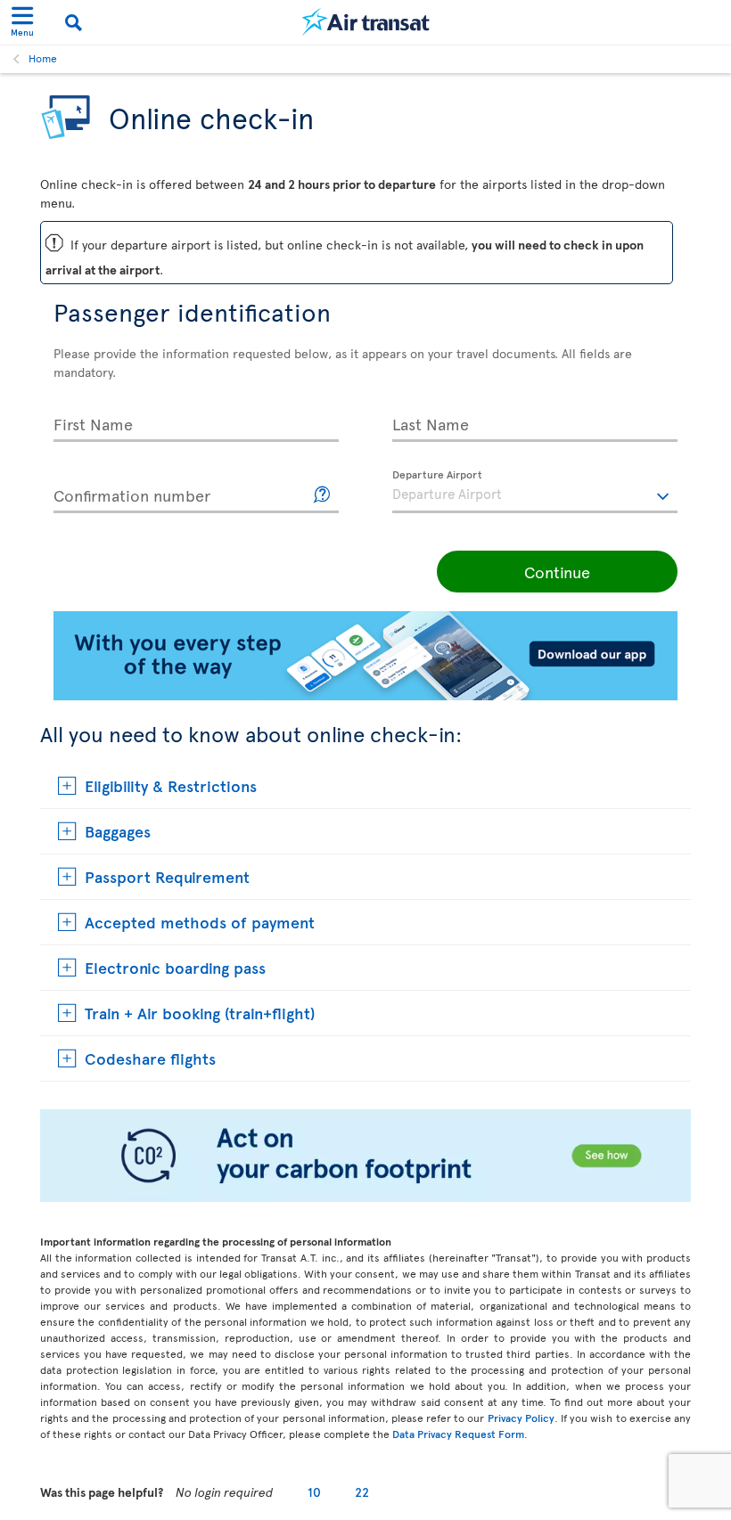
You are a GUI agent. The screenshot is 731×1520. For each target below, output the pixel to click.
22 (362, 1491)
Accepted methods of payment (200, 922)
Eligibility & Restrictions (171, 785)
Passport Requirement (167, 876)
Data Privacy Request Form (458, 1433)
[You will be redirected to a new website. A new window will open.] (365, 1197)
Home (43, 58)
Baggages (118, 831)
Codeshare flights (150, 1058)
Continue (557, 571)
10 (314, 1491)
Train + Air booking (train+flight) (200, 1012)
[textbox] (535, 491)
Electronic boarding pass (175, 967)
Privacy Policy (521, 1417)
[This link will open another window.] (322, 495)
